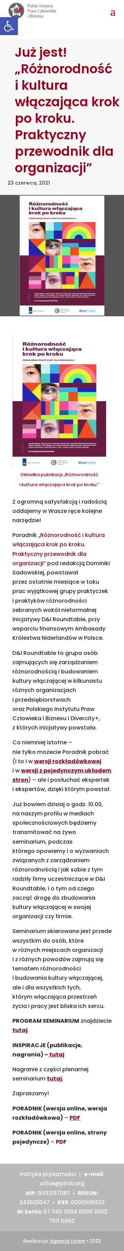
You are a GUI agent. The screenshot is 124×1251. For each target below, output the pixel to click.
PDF (75, 1118)
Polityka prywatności (48, 1174)
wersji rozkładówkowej (67, 761)
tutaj (20, 1030)
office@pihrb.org (62, 1183)
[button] (9, 26)
